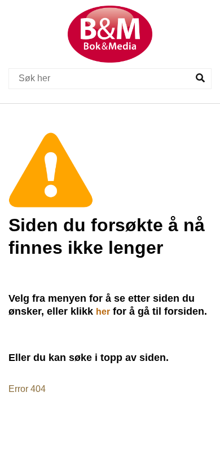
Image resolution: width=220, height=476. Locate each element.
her (103, 311)
